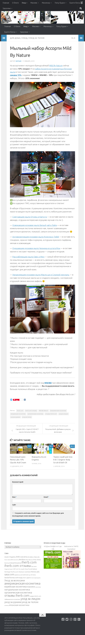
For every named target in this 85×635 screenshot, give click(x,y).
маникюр (38, 587)
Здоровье (7, 8)
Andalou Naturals (34, 557)
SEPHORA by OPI (28, 575)
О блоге (15, 3)
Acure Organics (10, 557)
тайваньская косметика (12, 599)
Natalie (18, 61)
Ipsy (32, 566)
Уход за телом (36, 38)
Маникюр (46, 3)
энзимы (6, 605)
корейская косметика (15, 586)
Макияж (33, 3)
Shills (34, 575)
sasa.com (9, 574)
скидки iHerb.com (35, 596)
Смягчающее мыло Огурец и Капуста (29, 217)
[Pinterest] (75, 619)
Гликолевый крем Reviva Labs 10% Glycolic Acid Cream (18, 460)
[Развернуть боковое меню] (4, 38)
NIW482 (48, 383)
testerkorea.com (11, 578)
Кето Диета (27, 578)
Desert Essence (15, 563)
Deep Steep (37, 559)
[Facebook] (63, 619)
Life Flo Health (20, 569)
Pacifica (13, 572)
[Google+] (79, 619)
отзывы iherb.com (51, 414)
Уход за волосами (14, 580)
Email (46, 497)
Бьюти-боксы (75, 3)
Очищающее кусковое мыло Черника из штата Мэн (36, 248)
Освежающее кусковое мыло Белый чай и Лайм (34, 225)
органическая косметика (35, 414)
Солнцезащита (36, 577)
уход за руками (15, 417)
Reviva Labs (35, 572)
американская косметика (58, 410)
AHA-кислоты (22, 557)
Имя (14, 497)
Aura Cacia (7, 559)
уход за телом (26, 417)
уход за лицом (63, 414)
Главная (6, 3)
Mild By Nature (56, 65)
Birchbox (22, 559)
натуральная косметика (18, 414)
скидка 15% (15, 75)
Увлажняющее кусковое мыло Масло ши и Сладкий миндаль (40, 275)
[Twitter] (67, 619)
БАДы (21, 578)
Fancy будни (60, 3)
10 (73, 446)
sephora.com (18, 575)
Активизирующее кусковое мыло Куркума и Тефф (35, 237)
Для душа (15, 38)
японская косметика (19, 605)
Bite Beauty (29, 559)
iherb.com (20, 410)
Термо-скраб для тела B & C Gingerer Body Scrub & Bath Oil (62, 460)
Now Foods (28, 569)
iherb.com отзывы (31, 410)
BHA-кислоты (15, 559)
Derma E (7, 563)
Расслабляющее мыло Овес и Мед (28, 257)
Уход (24, 3)
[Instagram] (71, 619)
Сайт (14, 505)
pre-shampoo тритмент (23, 572)
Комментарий (17, 482)
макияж (31, 586)
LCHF (13, 569)
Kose (10, 569)
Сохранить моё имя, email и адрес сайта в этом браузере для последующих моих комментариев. (38, 514)
